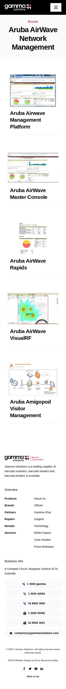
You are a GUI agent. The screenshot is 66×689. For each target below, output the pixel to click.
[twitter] (30, 668)
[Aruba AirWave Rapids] (33, 238)
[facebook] (24, 668)
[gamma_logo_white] (18, 6)
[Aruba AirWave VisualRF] (33, 309)
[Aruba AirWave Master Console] (33, 168)
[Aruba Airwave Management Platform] (33, 90)
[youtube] (36, 668)
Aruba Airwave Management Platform (27, 120)
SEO (10, 660)
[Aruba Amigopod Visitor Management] (33, 379)
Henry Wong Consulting (46, 660)
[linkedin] (41, 668)
